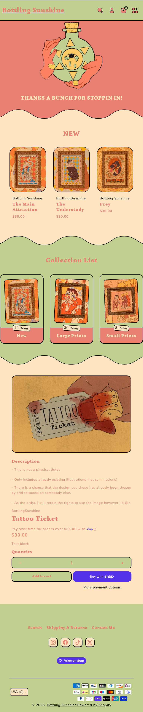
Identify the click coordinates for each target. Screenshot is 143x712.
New (22, 335)
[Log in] (112, 10)
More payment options (102, 587)
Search (35, 628)
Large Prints (71, 335)
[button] (16, 186)
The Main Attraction (25, 207)
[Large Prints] (71, 301)
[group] (71, 414)
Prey (105, 204)
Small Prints (121, 335)
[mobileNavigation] (135, 10)
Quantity (22, 551)
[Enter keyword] (100, 10)
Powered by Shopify (94, 705)
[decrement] (20, 563)
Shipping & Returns (67, 628)
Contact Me (103, 628)
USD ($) (17, 692)
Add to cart (41, 576)
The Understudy (70, 207)
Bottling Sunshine (62, 705)
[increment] (122, 563)
